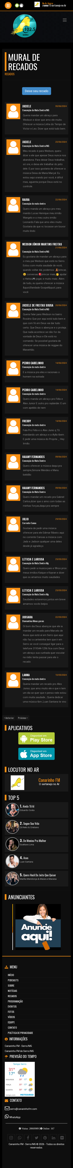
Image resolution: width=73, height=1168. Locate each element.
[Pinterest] (45, 1137)
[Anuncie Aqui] (35, 920)
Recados (12, 996)
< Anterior (9, 718)
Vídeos (11, 1017)
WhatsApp (15, 1117)
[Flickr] (62, 1137)
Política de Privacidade (20, 1033)
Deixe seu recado (36, 91)
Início (11, 975)
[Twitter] (36, 1137)
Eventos (12, 1006)
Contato (12, 1027)
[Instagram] (11, 1137)
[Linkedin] (53, 1137)
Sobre (11, 985)
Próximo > (23, 718)
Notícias (12, 991)
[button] (64, 20)
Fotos (11, 1011)
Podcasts (13, 980)
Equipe (11, 1022)
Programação (15, 1001)
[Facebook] (28, 1137)
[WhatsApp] (19, 1137)
